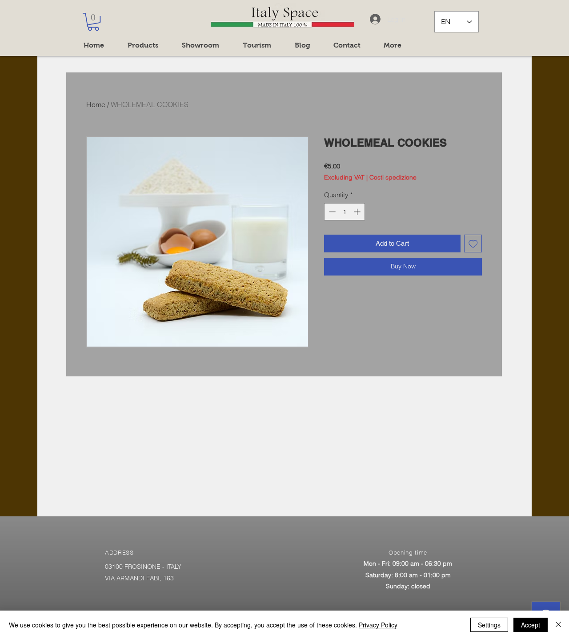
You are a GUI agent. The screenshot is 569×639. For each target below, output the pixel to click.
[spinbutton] (344, 212)
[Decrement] (331, 212)
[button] (93, 22)
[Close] (558, 625)
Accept (530, 624)
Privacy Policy (378, 624)
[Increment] (358, 212)
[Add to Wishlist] (473, 244)
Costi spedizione (393, 177)
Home (95, 104)
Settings (489, 624)
